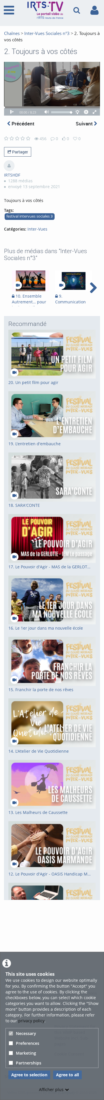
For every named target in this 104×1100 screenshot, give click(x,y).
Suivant (85, 123)
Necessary (26, 1033)
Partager (19, 152)
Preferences (27, 1043)
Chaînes (12, 33)
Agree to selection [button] (29, 1074)
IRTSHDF (12, 175)
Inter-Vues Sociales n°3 (47, 33)
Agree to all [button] (67, 1074)
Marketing (26, 1053)
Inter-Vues (37, 229)
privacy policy (31, 1020)
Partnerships (28, 1063)
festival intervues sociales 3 (29, 216)
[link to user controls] (94, 10)
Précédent (22, 123)
